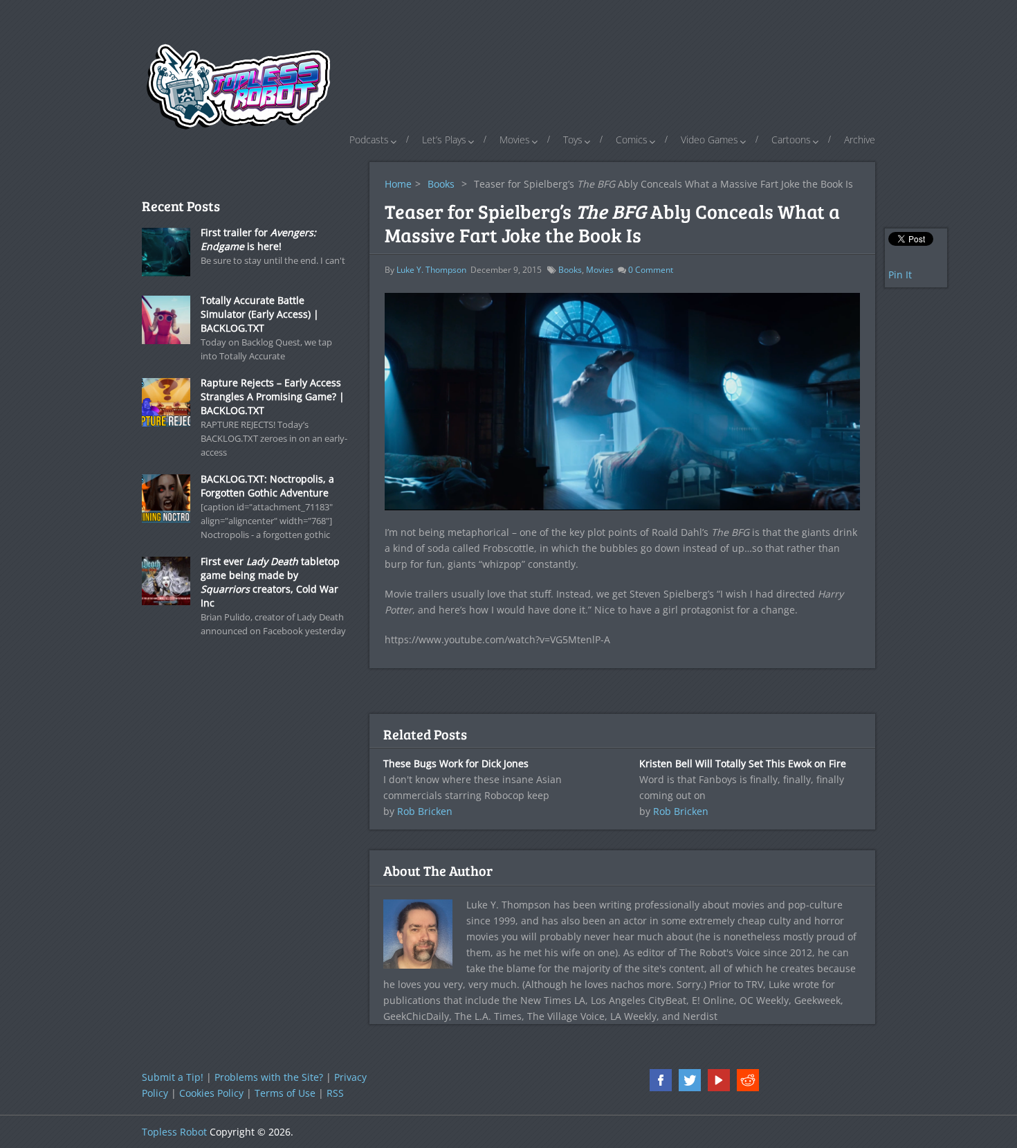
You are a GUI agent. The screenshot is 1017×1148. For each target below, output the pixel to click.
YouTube (719, 1080)
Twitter (690, 1080)
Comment (650, 270)
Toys (573, 139)
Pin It (900, 274)
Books (441, 183)
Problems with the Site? (268, 1077)
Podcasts (369, 139)
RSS (335, 1093)
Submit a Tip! (172, 1077)
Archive (859, 139)
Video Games (709, 139)
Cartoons (791, 139)
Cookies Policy (211, 1093)
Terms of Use (285, 1093)
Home (398, 183)
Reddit (748, 1080)
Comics (632, 139)
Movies (515, 139)
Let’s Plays (444, 139)
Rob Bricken (424, 811)
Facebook (661, 1080)
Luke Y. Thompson (431, 270)
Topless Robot (174, 1131)
